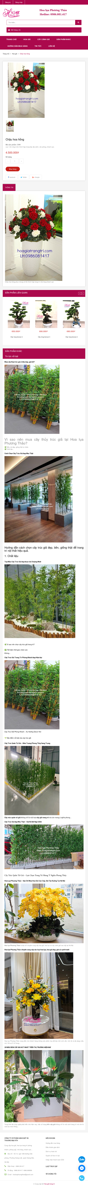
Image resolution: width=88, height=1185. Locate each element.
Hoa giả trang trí (49, 1184)
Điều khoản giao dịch (53, 1147)
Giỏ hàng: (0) (16, 30)
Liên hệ (51, 46)
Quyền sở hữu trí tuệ (52, 1155)
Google (37, 177)
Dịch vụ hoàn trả (51, 1151)
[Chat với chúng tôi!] (81, 1168)
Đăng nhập (18, 2)
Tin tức (37, 46)
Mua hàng (12, 169)
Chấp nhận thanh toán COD (55, 1160)
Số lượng (9, 157)
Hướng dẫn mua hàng (17, 46)
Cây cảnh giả (43, 39)
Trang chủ (11, 39)
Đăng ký (8, 2)
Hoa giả (26, 39)
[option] (15, 126)
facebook (12, 177)
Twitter (25, 177)
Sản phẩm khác (63, 39)
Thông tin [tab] (9, 187)
